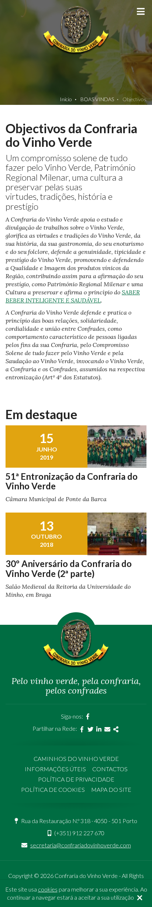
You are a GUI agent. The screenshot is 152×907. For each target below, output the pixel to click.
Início (66, 99)
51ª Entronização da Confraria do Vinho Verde (72, 481)
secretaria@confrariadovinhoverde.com (80, 845)
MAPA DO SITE (111, 789)
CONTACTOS (110, 768)
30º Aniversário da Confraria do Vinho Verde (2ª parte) (69, 568)
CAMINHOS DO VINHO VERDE (76, 758)
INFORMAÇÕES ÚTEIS (55, 768)
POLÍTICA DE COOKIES (53, 789)
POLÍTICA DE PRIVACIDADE (76, 779)
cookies (48, 889)
